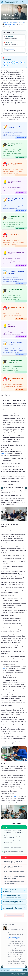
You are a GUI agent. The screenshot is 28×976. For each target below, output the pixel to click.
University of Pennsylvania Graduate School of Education (15, 938)
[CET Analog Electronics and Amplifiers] (14, 149)
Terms (23, 974)
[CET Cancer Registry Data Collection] (14, 130)
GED (4, 668)
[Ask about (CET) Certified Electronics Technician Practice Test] (2, 966)
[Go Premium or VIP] (20, 2)
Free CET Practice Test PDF (14, 915)
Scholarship (22, 973)
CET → (5, 62)
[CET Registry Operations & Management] (14, 311)
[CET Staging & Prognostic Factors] (14, 347)
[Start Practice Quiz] (26, 488)
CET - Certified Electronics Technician (17, 22)
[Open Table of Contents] (2, 488)
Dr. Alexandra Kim (10, 24)
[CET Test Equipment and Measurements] (14, 364)
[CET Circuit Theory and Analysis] (14, 185)
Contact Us (17, 973)
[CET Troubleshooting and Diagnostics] (14, 382)
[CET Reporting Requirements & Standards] (14, 329)
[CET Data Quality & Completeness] (14, 238)
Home (4, 22)
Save (25, 970)
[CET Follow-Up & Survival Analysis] (14, 293)
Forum (15, 974)
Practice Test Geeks (5, 974)
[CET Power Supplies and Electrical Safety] (14, 167)
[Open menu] (25, 2)
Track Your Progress (5, 970)
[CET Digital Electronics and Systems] (14, 257)
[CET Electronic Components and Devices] (14, 276)
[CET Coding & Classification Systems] (14, 203)
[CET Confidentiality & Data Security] (14, 221)
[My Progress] (23, 2)
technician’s (4, 453)
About (12, 973)
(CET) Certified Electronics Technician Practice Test (11, 1)
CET (15, 796)
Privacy (18, 974)
